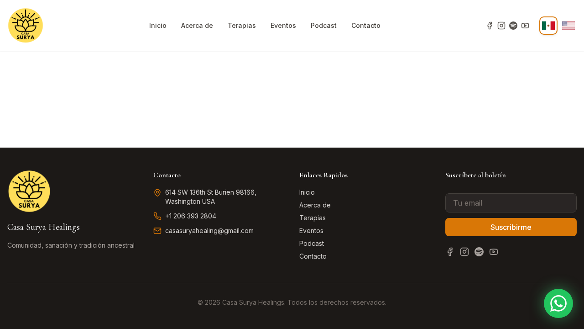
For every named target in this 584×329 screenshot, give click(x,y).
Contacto (366, 25)
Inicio (158, 25)
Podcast (324, 25)
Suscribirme (511, 227)
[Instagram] (501, 25)
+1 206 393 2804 (190, 216)
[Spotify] (513, 25)
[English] (568, 25)
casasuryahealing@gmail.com (209, 230)
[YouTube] (525, 25)
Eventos (283, 25)
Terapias (242, 25)
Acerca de (197, 25)
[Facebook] (489, 25)
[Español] (548, 25)
